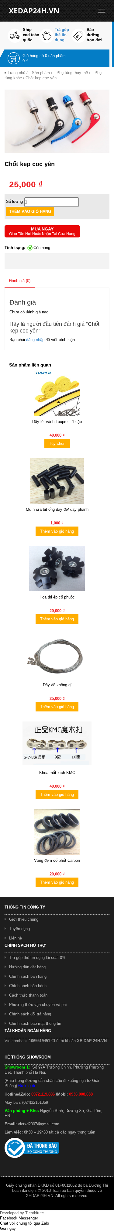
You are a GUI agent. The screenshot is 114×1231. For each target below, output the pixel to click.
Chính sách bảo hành (28, 986)
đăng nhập (36, 339)
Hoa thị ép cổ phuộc (57, 597)
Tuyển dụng (19, 928)
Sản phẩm (41, 72)
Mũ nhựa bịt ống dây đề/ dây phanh (57, 509)
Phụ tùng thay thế (72, 72)
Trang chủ (16, 72)
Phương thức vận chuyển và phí (38, 1004)
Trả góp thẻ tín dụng (62, 34)
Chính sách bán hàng (28, 976)
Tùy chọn (57, 443)
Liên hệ (15, 938)
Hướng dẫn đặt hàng (27, 967)
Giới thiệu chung (23, 919)
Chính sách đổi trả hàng (30, 1014)
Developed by (22, 1213)
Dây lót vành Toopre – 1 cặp (57, 421)
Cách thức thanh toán (28, 995)
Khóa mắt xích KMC (57, 772)
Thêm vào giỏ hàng (57, 531)
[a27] (57, 120)
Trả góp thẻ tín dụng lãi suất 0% (37, 957)
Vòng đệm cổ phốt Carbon (57, 860)
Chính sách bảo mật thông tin (35, 1023)
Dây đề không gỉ (57, 685)
